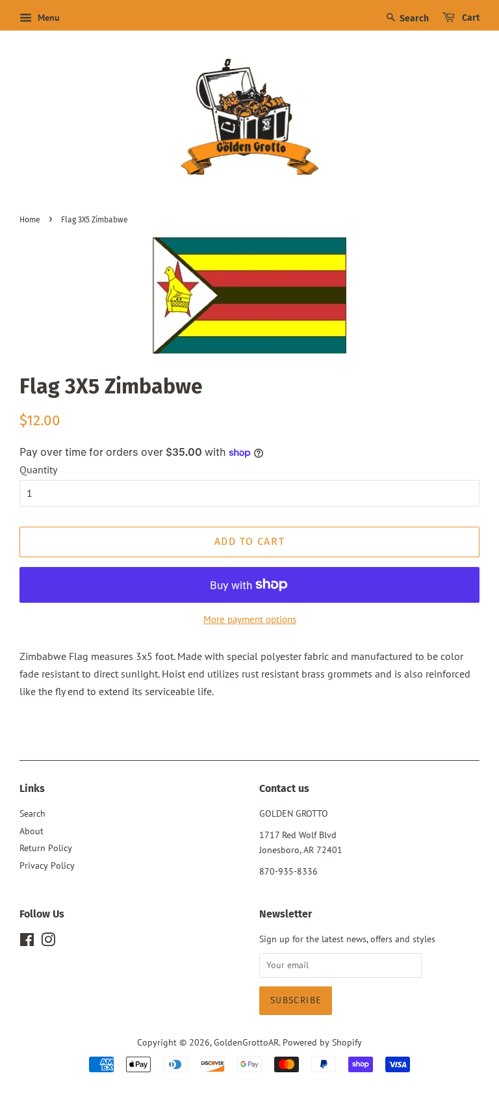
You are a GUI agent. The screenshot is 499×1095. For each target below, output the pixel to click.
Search (413, 18)
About (31, 831)
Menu (47, 17)
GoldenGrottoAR (246, 1042)
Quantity (38, 469)
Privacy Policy (47, 865)
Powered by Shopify (322, 1042)
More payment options (249, 619)
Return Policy (45, 848)
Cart (470, 17)
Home (29, 219)
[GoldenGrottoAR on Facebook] (26, 942)
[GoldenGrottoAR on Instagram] (48, 942)
